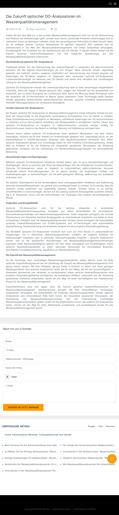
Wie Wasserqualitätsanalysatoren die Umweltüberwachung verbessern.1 (90, 464)
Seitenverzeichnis (60, 509)
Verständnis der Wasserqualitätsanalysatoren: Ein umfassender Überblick (32, 464)
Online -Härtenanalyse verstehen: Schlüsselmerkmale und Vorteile (38, 434)
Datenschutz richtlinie (84, 509)
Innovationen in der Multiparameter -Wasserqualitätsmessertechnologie (90, 451)
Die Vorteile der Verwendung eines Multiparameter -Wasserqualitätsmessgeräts (90, 445)
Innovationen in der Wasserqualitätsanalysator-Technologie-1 (32, 470)
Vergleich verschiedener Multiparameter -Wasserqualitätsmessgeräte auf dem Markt (90, 458)
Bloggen (91, 426)
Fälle (101, 426)
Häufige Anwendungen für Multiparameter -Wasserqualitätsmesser (32, 458)
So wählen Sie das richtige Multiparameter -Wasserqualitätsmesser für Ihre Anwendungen (32, 451)
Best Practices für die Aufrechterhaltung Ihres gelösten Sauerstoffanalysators (32, 445)
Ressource (110, 426)
